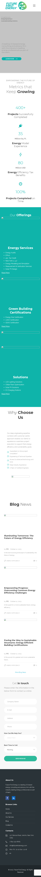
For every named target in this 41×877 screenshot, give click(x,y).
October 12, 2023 (15, 549)
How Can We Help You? (13, 735)
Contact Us (9, 825)
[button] (20, 738)
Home (8, 809)
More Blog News (20, 672)
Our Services (10, 817)
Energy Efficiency (13, 561)
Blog (7, 821)
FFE (7, 549)
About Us (9, 813)
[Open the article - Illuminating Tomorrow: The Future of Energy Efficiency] (20, 523)
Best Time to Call (11, 747)
